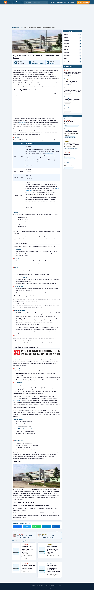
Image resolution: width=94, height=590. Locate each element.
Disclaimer (60, 585)
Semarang (72, 55)
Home (53, 2)
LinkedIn (57, 526)
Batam (72, 34)
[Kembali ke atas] (91, 587)
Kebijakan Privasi (52, 585)
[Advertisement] (47, 15)
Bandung (72, 40)
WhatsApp (37, 526)
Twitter (27, 526)
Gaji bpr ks (22, 122)
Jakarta (72, 58)
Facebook (18, 526)
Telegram (47, 526)
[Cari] (47, 2)
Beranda (34, 585)
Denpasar (72, 46)
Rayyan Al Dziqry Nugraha (38, 63)
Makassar (72, 52)
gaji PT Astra (16, 400)
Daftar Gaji (72, 2)
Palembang (72, 61)
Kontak (45, 585)
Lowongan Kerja (62, 2)
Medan (72, 49)
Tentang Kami (40, 585)
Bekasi (72, 37)
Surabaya (72, 43)
